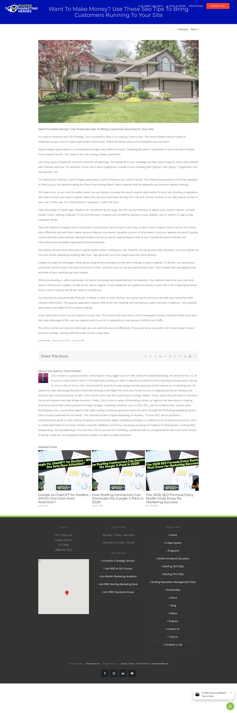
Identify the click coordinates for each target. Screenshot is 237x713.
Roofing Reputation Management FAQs (173, 582)
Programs (173, 550)
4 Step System (173, 542)
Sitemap (124, 663)
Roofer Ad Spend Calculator (173, 558)
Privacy (131, 663)
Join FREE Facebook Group (119, 592)
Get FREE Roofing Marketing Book (118, 584)
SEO (82, 340)
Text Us (173, 636)
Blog (173, 605)
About (173, 597)
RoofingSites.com (92, 663)
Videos (173, 613)
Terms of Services (143, 663)
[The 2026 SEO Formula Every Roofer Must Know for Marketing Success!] (172, 470)
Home (173, 535)
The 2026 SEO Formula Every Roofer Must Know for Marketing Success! (167, 470)
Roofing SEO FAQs (173, 566)
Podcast (173, 621)
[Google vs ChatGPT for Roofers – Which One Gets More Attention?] (64, 470)
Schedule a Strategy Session (118, 560)
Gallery (70, 470)
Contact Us (173, 629)
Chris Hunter (45, 340)
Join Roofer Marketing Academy (119, 576)
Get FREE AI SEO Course (118, 568)
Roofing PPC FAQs (173, 574)
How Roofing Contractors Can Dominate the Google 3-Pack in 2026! (113, 470)
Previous (183, 29)
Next (193, 29)
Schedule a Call (173, 644)
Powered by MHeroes (160, 663)
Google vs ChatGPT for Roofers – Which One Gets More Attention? (59, 470)
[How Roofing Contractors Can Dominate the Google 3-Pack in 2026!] (118, 470)
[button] (41, 478)
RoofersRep (173, 589)
